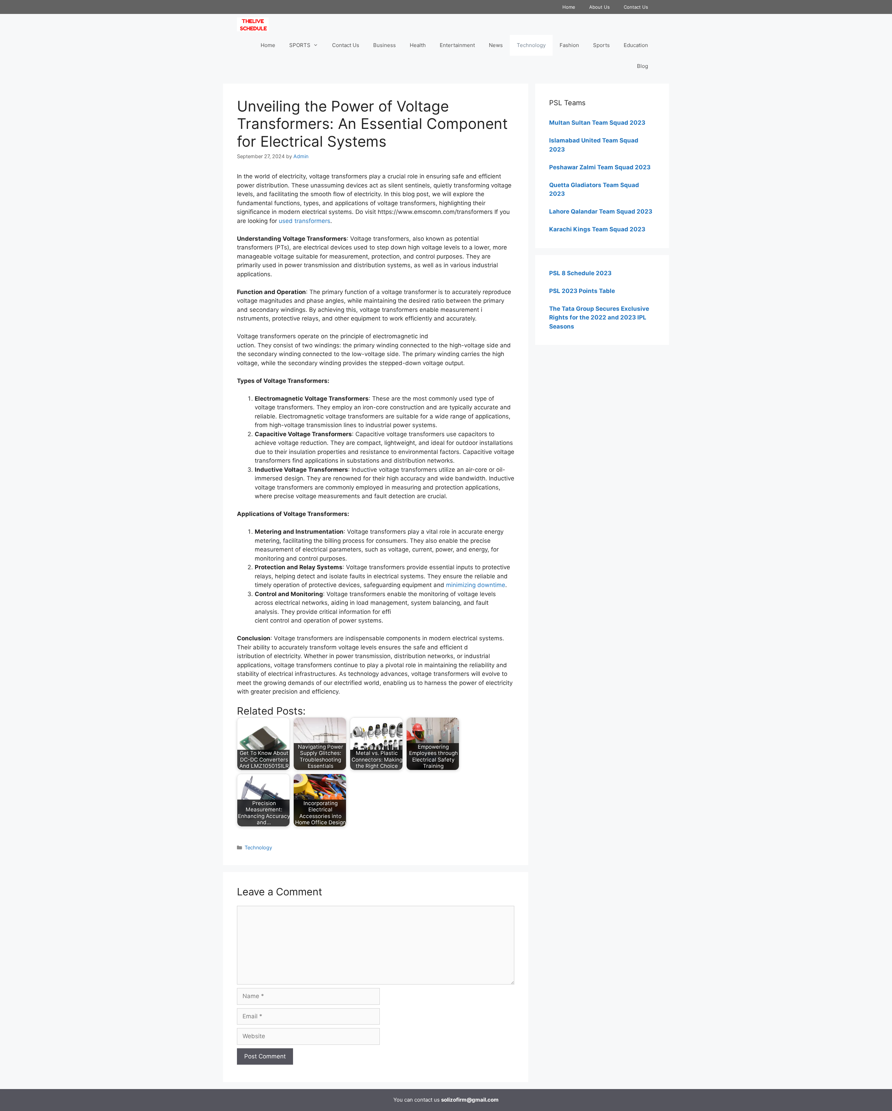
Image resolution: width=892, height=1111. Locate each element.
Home (568, 7)
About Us (599, 7)
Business (384, 45)
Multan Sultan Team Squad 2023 (597, 122)
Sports (601, 45)
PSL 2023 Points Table (582, 290)
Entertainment (457, 45)
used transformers (304, 220)
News (496, 45)
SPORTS (299, 45)
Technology (531, 45)
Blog (642, 66)
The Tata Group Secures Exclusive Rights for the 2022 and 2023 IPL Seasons (599, 317)
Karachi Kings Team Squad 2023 (597, 229)
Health (418, 45)
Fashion (569, 45)
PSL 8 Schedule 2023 (580, 273)
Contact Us (636, 7)
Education (636, 45)
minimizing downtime (475, 584)
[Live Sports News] (254, 24)
